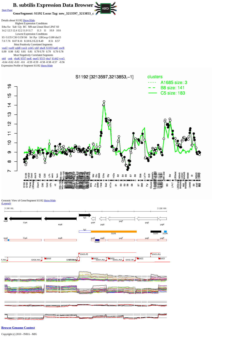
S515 (42, 58)
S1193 (49, 48)
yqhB (18, 48)
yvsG (62, 58)
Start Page (7, 10)
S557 (23, 58)
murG (36, 58)
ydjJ (36, 48)
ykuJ (48, 58)
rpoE (29, 58)
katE (55, 48)
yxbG (31, 48)
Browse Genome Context (18, 327)
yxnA (24, 48)
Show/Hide (29, 20)
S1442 (55, 58)
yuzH (11, 48)
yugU (5, 48)
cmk (10, 58)
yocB (61, 48)
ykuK (17, 58)
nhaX (42, 48)
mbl (4, 58)
